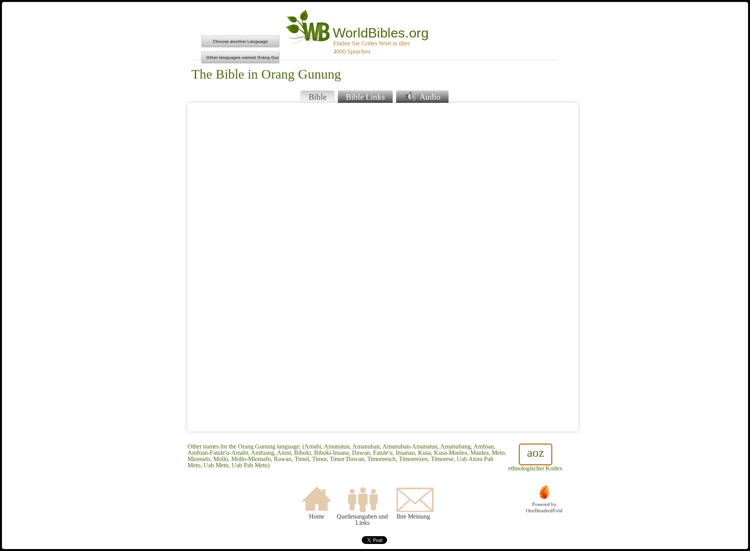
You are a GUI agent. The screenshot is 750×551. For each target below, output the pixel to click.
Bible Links (365, 96)
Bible (318, 96)
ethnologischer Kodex (535, 458)
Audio (429, 96)
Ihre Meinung (413, 516)
